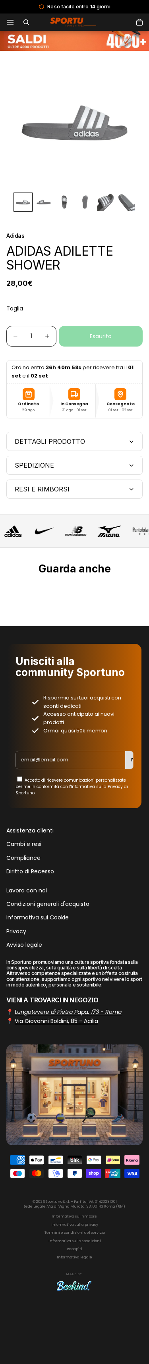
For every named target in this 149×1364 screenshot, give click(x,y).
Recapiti (74, 1248)
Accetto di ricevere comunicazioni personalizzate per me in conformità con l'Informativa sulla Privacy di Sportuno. (71, 786)
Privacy (16, 931)
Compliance (23, 857)
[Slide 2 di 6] (43, 202)
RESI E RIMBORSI (42, 489)
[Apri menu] (10, 22)
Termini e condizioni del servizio (75, 1232)
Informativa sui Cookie (37, 917)
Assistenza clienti (30, 830)
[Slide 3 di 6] (64, 202)
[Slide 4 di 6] (85, 202)
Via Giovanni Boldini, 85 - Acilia (56, 1021)
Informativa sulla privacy (74, 1224)
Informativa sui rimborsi (74, 1216)
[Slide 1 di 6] (23, 202)
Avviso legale (24, 945)
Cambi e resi (23, 844)
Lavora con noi (26, 890)
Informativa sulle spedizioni (74, 1241)
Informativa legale (74, 1257)
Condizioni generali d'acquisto (47, 903)
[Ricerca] (26, 22)
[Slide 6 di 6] (126, 202)
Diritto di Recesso (30, 871)
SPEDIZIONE (34, 465)
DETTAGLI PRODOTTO (50, 441)
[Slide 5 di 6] (105, 202)
